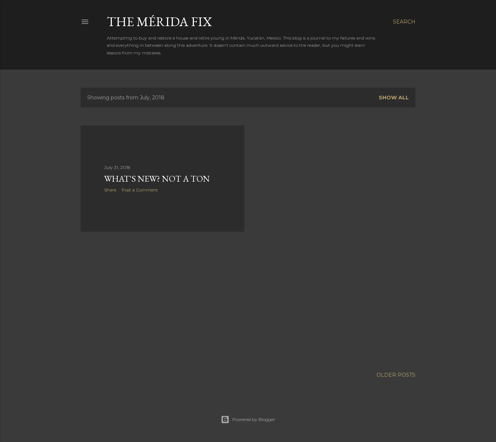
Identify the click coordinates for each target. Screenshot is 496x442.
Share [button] (110, 190)
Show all (394, 97)
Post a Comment (140, 190)
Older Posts (396, 375)
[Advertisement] (162, 300)
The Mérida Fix (159, 21)
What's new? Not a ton (157, 178)
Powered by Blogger (253, 419)
